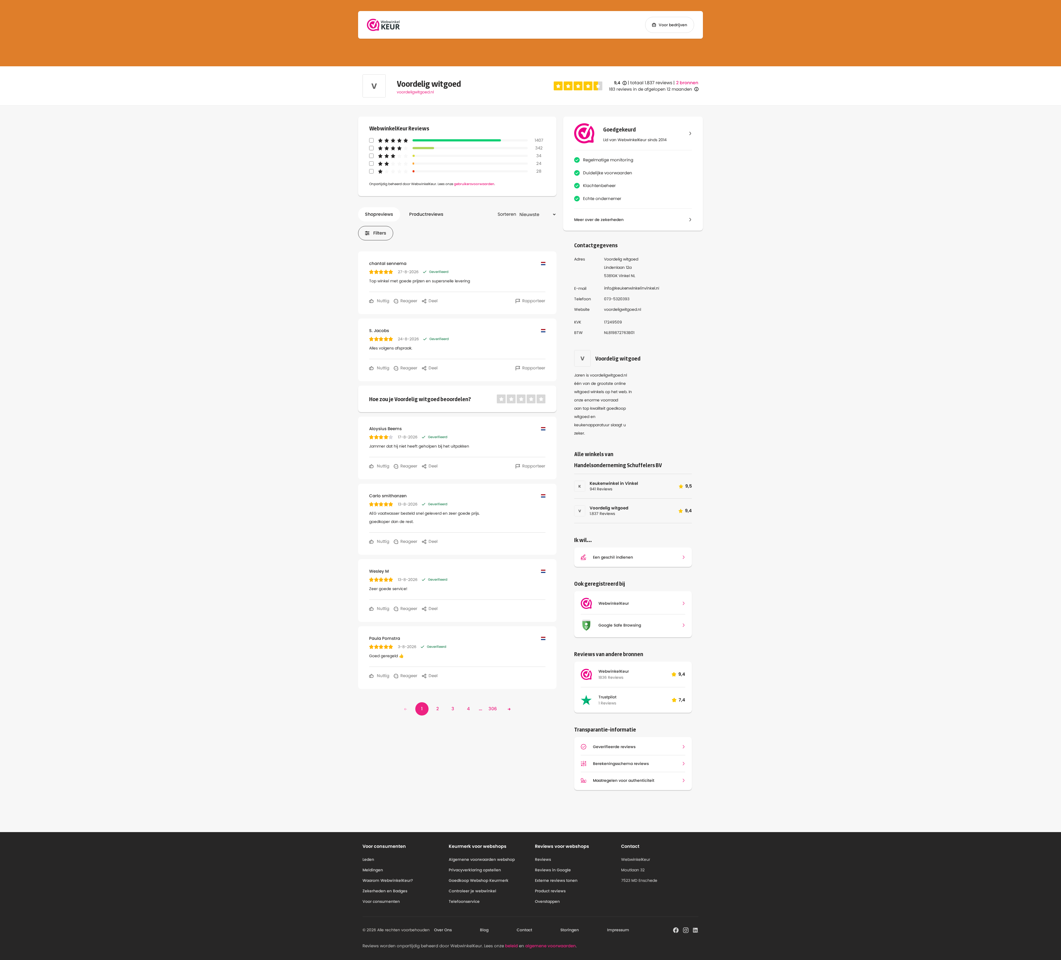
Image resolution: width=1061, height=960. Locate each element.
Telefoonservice (464, 901)
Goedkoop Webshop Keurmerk (478, 880)
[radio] (558, 85)
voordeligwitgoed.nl (415, 92)
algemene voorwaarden (550, 946)
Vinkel (624, 275)
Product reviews (550, 891)
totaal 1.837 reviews (651, 83)
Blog (484, 930)
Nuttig (382, 301)
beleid (511, 946)
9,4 (620, 83)
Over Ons (443, 930)
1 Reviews (607, 703)
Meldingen (373, 870)
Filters (379, 233)
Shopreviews (379, 214)
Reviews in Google (553, 870)
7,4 (682, 700)
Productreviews (426, 214)
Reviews (543, 859)
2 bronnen (687, 82)
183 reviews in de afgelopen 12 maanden (650, 89)
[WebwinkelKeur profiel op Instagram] (686, 929)
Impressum (618, 930)
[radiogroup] (578, 85)
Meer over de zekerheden (599, 219)
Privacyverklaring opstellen (475, 870)
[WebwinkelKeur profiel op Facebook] (676, 929)
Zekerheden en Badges (385, 891)
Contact (524, 930)
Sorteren (507, 214)
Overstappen (547, 901)
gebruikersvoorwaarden (474, 184)
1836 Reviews (610, 677)
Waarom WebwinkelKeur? (388, 880)
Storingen (569, 930)
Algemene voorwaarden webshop (482, 859)
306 (493, 709)
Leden (368, 859)
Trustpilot (607, 697)
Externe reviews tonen (556, 880)
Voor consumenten (381, 901)
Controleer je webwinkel (472, 891)
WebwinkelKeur (613, 671)
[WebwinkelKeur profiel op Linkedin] (695, 929)
